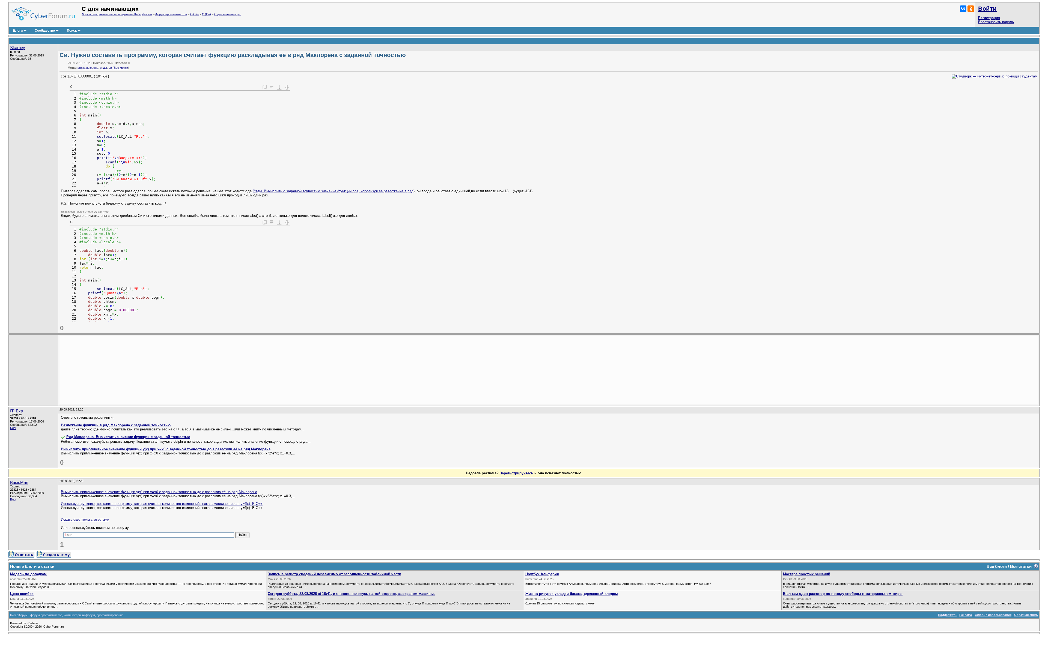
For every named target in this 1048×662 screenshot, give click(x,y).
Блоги (18, 30)
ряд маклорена (88, 67)
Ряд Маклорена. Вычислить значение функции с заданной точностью (128, 437)
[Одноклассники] (970, 8)
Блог (13, 428)
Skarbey (17, 48)
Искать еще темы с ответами (85, 519)
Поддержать (947, 614)
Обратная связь (1026, 614)
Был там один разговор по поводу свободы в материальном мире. (843, 594)
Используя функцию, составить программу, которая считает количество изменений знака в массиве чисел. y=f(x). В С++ (162, 504)
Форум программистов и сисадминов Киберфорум (117, 14)
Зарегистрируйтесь (516, 473)
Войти (987, 8)
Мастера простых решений (806, 574)
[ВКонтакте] (963, 8)
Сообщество (45, 30)
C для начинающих (227, 14)
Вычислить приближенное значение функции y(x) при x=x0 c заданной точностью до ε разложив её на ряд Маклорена (165, 449)
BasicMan (19, 482)
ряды (103, 67)
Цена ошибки (22, 594)
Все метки (121, 67)
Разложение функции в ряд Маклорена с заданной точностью (116, 425)
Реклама (965, 614)
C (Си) (206, 14)
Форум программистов (171, 14)
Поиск (72, 30)
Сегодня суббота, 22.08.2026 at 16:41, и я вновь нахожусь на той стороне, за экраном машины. (351, 594)
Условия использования (993, 614)
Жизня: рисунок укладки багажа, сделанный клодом (571, 594)
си (110, 67)
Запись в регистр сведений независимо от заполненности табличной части (334, 574)
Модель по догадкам (28, 574)
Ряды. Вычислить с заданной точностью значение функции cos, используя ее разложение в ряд (333, 191)
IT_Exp (16, 411)
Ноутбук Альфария (542, 574)
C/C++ (194, 14)
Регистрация (989, 18)
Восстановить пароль (996, 22)
